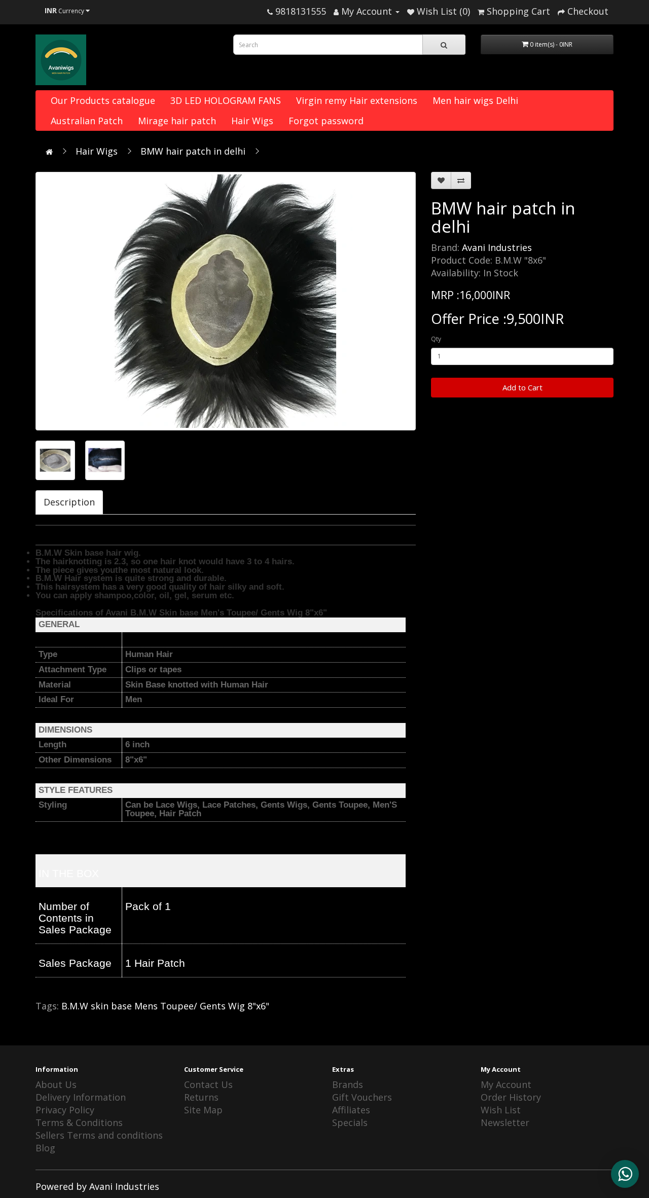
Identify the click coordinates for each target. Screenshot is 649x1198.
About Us (56, 1084)
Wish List (501, 1110)
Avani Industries (497, 247)
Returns (201, 1097)
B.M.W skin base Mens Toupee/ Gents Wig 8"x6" (165, 1006)
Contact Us (208, 1084)
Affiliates (351, 1110)
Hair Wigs (252, 121)
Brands (347, 1084)
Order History (511, 1097)
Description (69, 502)
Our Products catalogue (103, 100)
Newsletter (505, 1122)
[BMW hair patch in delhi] (225, 301)
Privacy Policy (64, 1110)
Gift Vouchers (362, 1097)
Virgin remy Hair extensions (356, 100)
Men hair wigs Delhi (475, 100)
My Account (506, 1084)
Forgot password (326, 121)
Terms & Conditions (79, 1122)
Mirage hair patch (177, 121)
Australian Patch (87, 121)
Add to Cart (522, 387)
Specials (350, 1122)
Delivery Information (80, 1097)
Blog (45, 1148)
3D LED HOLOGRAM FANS (225, 100)
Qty (436, 339)
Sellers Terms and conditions (99, 1135)
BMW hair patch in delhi (192, 151)
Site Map (203, 1110)
